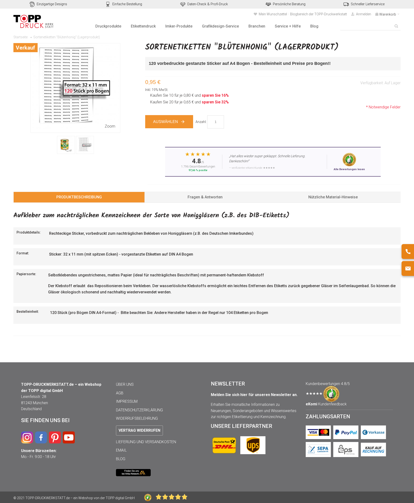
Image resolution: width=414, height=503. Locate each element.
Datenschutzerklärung (139, 410)
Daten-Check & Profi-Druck (207, 4)
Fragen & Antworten (205, 197)
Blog (120, 459)
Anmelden (363, 14)
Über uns (125, 384)
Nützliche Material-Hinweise (333, 197)
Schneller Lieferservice (368, 4)
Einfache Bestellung (127, 4)
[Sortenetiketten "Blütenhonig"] (66, 145)
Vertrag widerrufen (139, 430)
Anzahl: (201, 122)
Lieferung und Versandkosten (146, 442)
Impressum (127, 401)
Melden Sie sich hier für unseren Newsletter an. (254, 394)
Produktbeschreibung (79, 197)
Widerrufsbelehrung (137, 418)
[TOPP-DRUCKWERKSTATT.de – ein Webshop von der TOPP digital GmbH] (33, 21)
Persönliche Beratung (289, 4)
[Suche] (396, 26)
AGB (119, 393)
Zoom (110, 126)
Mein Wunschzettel (273, 14)
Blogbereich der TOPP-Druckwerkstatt (318, 14)
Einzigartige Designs (52, 4)
